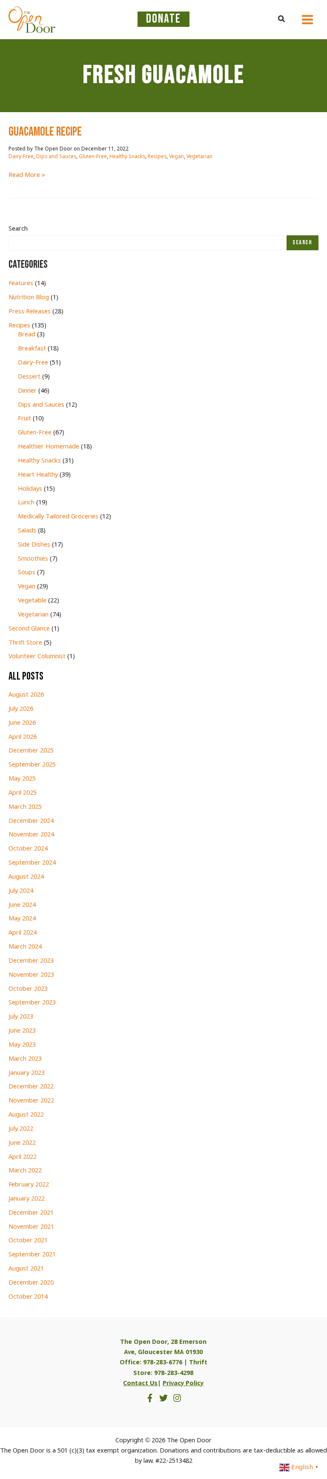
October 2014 (28, 1297)
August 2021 (26, 1269)
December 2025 (31, 751)
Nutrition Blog (29, 297)
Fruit (24, 418)
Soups (26, 572)
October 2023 (28, 989)
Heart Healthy (38, 475)
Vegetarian (199, 156)
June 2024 (22, 905)
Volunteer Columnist (37, 656)
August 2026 (26, 695)
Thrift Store (25, 643)
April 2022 (23, 1157)
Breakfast (32, 348)
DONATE (163, 19)
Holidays (30, 489)
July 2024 (21, 891)
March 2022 (25, 1170)
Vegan (176, 156)
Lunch (26, 502)
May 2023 (22, 1045)
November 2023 (31, 975)
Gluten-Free (93, 156)
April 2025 (23, 793)
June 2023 (22, 1031)
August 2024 (26, 877)
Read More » (27, 175)
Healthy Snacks (127, 156)
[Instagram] (177, 1398)
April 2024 (23, 933)
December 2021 (31, 1213)
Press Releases (30, 311)
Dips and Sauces (56, 156)
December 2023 (31, 961)
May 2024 (22, 919)
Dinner (27, 391)
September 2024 (32, 863)
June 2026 (22, 723)
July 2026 (21, 709)
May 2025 (22, 779)
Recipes (157, 156)
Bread (26, 334)
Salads (27, 531)
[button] (282, 20)
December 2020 (31, 1283)
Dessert (29, 377)
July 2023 (21, 1017)
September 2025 (32, 765)
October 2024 (28, 849)
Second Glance (29, 629)
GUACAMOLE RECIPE (45, 131)
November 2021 (31, 1227)
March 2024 (25, 947)
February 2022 (29, 1185)
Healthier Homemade (48, 447)
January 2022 (27, 1199)
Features (21, 283)
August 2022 (26, 1115)
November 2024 (31, 835)
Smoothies (33, 559)
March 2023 (25, 1059)
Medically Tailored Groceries (58, 516)
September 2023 (32, 1003)
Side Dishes (34, 545)
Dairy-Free (21, 156)
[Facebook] (150, 1398)
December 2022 (31, 1086)
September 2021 (32, 1254)
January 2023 (27, 1073)
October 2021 (28, 1240)
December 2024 (31, 821)
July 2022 (21, 1129)
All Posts (26, 676)
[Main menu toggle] (307, 20)
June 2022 (22, 1143)
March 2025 (25, 807)
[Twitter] (163, 1398)
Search (18, 229)
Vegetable (32, 600)
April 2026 (23, 737)
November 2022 (31, 1101)
